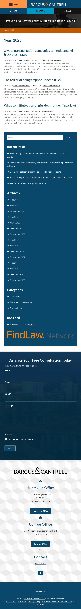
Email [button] (42, 10)
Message (9, 405)
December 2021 (17, 251)
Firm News (15, 296)
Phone (8, 382)
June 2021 (14, 263)
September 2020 (17, 280)
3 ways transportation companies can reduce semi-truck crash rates (41, 177)
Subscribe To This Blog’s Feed (23, 324)
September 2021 (17, 257)
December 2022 (17, 228)
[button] (13, 4)
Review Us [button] (40, 591)
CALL (68, 11)
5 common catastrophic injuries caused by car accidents (35, 172)
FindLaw (40, 604)
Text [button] (14, 10)
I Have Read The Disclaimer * (22, 439)
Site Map (22, 601)
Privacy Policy (34, 601)
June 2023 (14, 217)
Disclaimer (9, 434)
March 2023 (15, 222)
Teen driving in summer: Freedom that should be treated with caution (37, 155)
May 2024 (14, 205)
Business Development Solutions (57, 601)
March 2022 (15, 245)
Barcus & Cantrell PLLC (21, 60)
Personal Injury (48, 111)
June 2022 (14, 240)
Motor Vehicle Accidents (52, 60)
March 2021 (15, 268)
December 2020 (17, 274)
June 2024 (14, 199)
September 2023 (17, 211)
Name (7, 370)
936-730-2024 (40, 563)
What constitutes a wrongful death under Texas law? (40, 105)
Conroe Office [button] (40, 544)
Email (8, 394)
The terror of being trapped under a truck (32, 80)
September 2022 (17, 234)
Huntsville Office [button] (40, 511)
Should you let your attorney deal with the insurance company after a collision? (40, 164)
